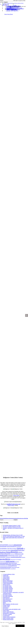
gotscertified (24, 518)
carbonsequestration (12, 518)
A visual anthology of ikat (9, 574)
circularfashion (3, 548)
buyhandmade (18, 546)
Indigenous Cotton (7, 601)
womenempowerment (5, 567)
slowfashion (19, 559)
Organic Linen (6, 606)
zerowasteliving (13, 568)
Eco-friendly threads (7, 591)
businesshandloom (4, 518)
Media (4, 602)
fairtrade (19, 518)
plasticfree (23, 557)
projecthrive (5, 559)
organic (20, 555)
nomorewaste (11, 555)
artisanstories (17, 545)
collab (8, 548)
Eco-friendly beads (7, 585)
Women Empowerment (15, 567)
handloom (3, 552)
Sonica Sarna (16, 495)
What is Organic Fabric (8, 618)
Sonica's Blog (6, 610)
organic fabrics (11, 505)
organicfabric (2, 557)
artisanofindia (4, 545)
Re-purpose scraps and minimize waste (11, 609)
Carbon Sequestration (8, 583)
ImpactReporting (12, 552)
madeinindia (4, 555)
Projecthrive (5, 607)
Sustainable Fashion (15, 564)
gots (9, 550)
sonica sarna (17, 561)
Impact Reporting (7, 600)
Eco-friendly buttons (7, 587)
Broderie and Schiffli (7, 582)
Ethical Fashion (13, 548)
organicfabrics (8, 557)
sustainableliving (12, 565)
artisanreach (10, 544)
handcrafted (21, 550)
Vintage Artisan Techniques (9, 617)
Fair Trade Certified (7, 595)
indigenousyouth (19, 554)
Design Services (6, 584)
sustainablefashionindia (4, 565)
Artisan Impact (6, 576)
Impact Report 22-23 (7, 598)
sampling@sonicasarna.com (13, 504)
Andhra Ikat (5, 575)
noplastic (16, 555)
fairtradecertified (5, 550)
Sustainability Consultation (17, 7)
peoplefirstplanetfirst (16, 557)
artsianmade (3, 546)
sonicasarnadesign (4, 563)
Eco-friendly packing (7, 589)
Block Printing (6, 579)
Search (5, 2)
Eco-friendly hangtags (8, 588)
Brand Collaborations (8, 580)
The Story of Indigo (7, 614)
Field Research (6, 597)
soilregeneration (2, 561)
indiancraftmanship (5, 554)
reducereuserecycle (14, 559)
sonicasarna (10, 561)
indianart (20, 552)
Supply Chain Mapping (8, 611)
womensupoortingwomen (5, 568)
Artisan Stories (6, 578)
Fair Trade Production (8, 596)
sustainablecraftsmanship (5, 564)
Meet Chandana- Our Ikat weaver (10, 604)
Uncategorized (6, 615)
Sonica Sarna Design (8, 14)
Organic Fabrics (5, 7)
